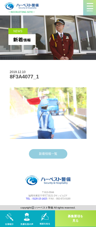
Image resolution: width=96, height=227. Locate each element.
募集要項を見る (75, 218)
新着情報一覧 (48, 154)
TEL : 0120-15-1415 (36, 198)
